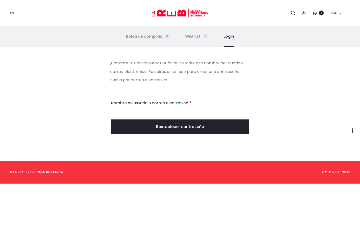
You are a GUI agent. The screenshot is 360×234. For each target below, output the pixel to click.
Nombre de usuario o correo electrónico (151, 103)
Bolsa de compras (147, 36)
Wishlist (195, 36)
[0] (315, 13)
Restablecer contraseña (180, 126)
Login (229, 36)
